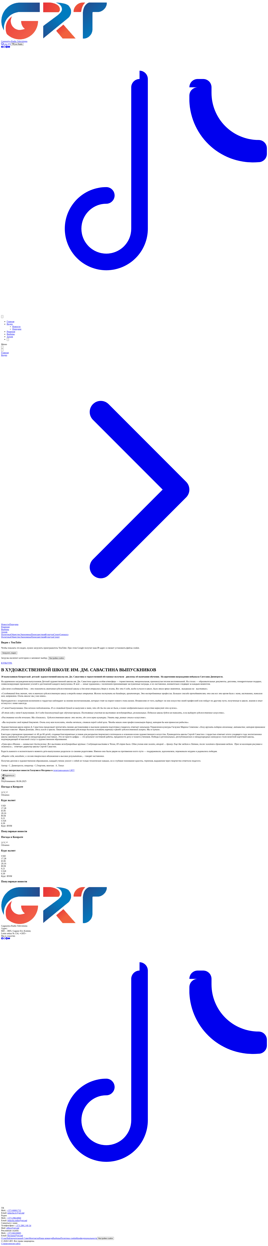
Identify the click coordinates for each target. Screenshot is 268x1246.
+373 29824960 (14, 1218)
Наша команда (45, 1238)
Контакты (34, 1238)
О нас (4, 1238)
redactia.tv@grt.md (15, 1213)
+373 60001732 (14, 1210)
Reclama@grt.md (15, 1235)
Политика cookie (68, 1238)
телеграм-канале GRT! (64, 770)
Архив (10, 336)
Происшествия (38, 634)
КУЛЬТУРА (6, 663)
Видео (10, 324)
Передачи (16, 329)
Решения (11, 331)
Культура (49, 634)
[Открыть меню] (2, 316)
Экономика (25, 634)
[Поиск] (8, 339)
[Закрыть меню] (2, 350)
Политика (6, 634)
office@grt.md (12, 1228)
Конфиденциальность (86, 1238)
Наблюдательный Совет (18, 1238)
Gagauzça (64, 634)
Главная (10, 321)
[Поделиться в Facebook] (3, 778)
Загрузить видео (9, 653)
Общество (15, 634)
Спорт (57, 634)
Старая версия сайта (10, 1243)
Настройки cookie (56, 658)
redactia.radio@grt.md (17, 1220)
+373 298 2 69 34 (23, 1225)
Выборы (11, 334)
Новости (16, 326)
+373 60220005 (14, 1233)
